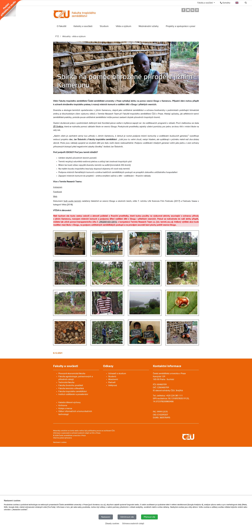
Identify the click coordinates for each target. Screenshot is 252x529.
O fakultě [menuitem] (61, 26)
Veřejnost (112, 385)
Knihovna (62, 405)
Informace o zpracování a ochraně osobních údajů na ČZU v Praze (76, 433)
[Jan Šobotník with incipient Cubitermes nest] (107, 303)
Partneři (112, 382)
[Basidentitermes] (70, 332)
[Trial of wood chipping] (182, 273)
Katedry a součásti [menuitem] (83, 26)
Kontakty (226, 3)
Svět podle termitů (72, 201)
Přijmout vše (149, 517)
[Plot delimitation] (107, 332)
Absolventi (113, 379)
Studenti (112, 376)
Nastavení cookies (60, 442)
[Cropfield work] (107, 273)
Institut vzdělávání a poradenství (73, 394)
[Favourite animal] (144, 332)
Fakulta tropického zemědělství (72, 391)
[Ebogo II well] (144, 243)
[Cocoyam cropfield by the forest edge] (182, 243)
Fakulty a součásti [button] (205, 3)
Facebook (57, 192)
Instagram (57, 187)
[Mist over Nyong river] (144, 303)
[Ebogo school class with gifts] (107, 243)
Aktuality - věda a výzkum (74, 36)
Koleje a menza (65, 408)
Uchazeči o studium (117, 373)
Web (55, 196)
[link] (13, 10)
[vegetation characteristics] (144, 273)
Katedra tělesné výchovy (69, 402)
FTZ (57, 36)
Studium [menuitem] (104, 26)
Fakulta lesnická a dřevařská (71, 388)
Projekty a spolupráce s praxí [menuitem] (180, 26)
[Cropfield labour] (70, 273)
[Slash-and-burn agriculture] (70, 303)
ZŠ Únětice (58, 127)
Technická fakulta (66, 382)
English (236, 3)
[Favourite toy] (182, 332)
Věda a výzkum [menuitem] (123, 26)
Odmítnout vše (127, 517)
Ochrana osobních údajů (133, 523)
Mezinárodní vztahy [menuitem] (149, 26)
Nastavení (105, 517)
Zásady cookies (112, 523)
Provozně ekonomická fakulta (71, 373)
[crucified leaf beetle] (182, 303)
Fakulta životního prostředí (70, 385)
